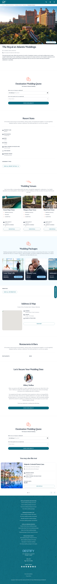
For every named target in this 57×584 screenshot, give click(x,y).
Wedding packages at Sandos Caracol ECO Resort (28, 532)
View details (41, 486)
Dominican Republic (35, 466)
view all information (10, 292)
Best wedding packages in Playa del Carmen (28, 537)
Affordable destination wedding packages (28, 518)
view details (18, 276)
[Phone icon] (46, 2)
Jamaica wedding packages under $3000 (28, 514)
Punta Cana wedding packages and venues (28, 506)
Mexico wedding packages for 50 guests (28, 539)
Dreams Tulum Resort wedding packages (28, 530)
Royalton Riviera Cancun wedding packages (28, 526)
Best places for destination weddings (28, 541)
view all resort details (10, 166)
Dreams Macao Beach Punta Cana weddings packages (28, 528)
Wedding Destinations (10, 5)
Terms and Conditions (28, 573)
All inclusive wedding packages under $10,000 (28, 520)
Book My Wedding (55, 292)
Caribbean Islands (18, 5)
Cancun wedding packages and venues (28, 504)
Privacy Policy (28, 576)
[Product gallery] (28, 25)
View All (51, 42)
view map (39, 323)
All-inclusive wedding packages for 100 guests (28, 543)
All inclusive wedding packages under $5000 (28, 516)
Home (3, 5)
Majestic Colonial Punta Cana (34, 464)
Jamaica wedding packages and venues (28, 502)
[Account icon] (50, 2)
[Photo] (28, 25)
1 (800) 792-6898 (29, 560)
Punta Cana (28, 466)
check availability (28, 408)
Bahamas (24, 5)
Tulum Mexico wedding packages (28, 508)
